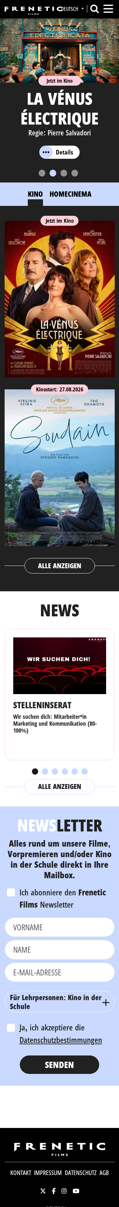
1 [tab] (34, 772)
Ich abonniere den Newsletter (63, 898)
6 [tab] (84, 772)
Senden (59, 1064)
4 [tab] (64, 772)
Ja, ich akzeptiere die (61, 1033)
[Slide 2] (53, 173)
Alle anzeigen (59, 565)
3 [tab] (54, 772)
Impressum (48, 1172)
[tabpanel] (60, 394)
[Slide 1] (42, 173)
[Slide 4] (74, 173)
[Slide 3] (63, 173)
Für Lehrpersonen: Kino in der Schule (55, 1001)
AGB (104, 1172)
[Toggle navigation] (108, 8)
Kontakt (20, 1172)
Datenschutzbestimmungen (61, 1039)
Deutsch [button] (70, 9)
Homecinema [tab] (71, 194)
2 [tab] (44, 772)
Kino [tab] (35, 194)
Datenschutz (81, 1172)
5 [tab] (74, 772)
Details (64, 152)
